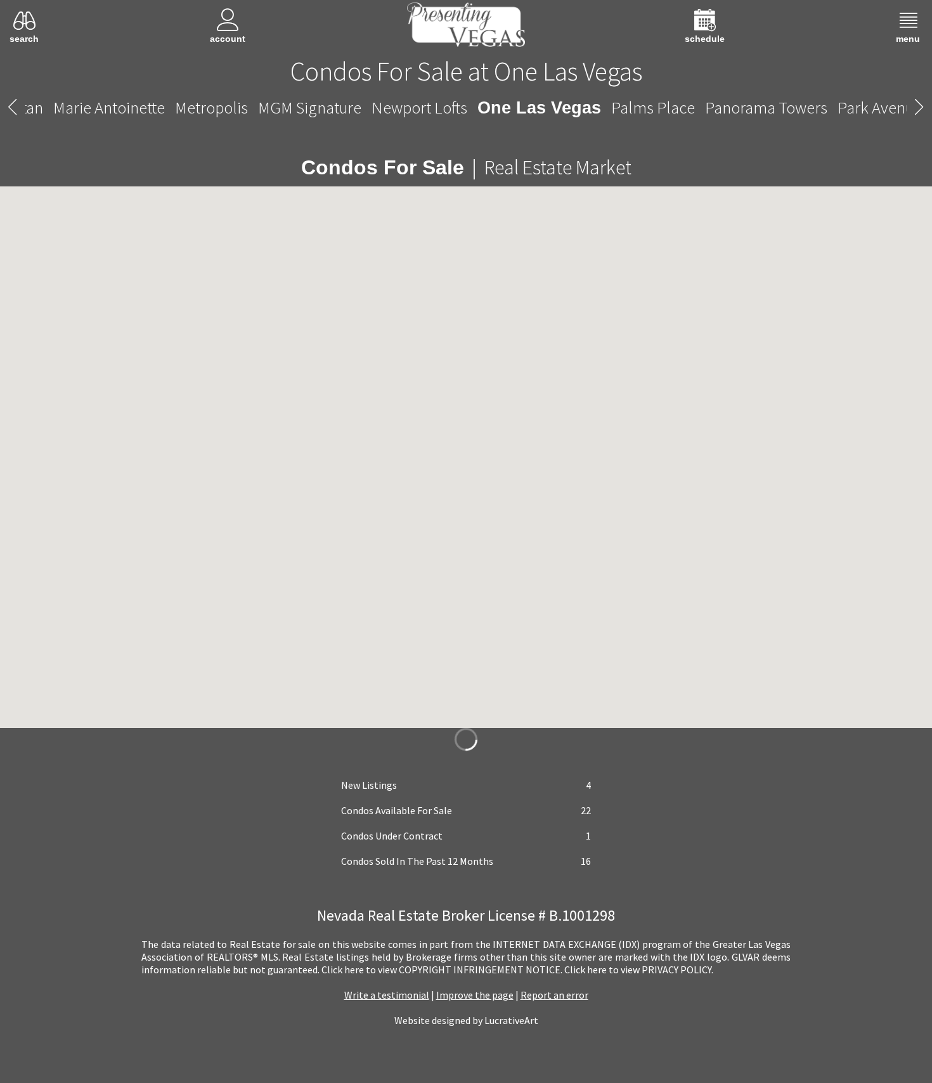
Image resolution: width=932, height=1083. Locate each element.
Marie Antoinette (120, 107)
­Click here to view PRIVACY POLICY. (638, 969)
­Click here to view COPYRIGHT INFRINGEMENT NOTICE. (441, 969)
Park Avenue (869, 107)
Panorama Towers (755, 107)
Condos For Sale (382, 167)
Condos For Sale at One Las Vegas (466, 71)
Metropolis (222, 107)
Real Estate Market (545, 167)
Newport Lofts (430, 107)
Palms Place (642, 107)
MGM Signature (320, 107)
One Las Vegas (539, 107)
